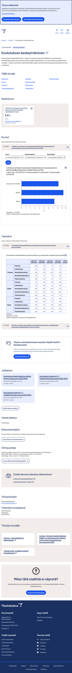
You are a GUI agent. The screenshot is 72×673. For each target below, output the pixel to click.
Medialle (39, 620)
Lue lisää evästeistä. (8, 13)
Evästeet (43, 669)
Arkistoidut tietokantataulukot (23, 479)
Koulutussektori (30, 154)
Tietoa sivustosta (31, 669)
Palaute (23, 666)
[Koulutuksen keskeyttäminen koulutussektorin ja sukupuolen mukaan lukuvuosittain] (67, 246)
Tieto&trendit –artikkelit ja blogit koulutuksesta (16, 552)
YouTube (41, 649)
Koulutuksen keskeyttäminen (13, 121)
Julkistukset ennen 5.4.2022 (22, 482)
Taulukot (4, 85)
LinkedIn (41, 646)
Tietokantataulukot (7, 88)
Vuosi (7, 154)
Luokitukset (5, 645)
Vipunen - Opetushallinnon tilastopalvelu (14, 539)
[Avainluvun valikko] (31, 108)
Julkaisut (28, 79)
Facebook (41, 643)
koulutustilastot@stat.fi (9, 503)
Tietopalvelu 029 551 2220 (9, 625)
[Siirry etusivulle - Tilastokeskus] (3, 31)
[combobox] (6, 157)
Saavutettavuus (58, 666)
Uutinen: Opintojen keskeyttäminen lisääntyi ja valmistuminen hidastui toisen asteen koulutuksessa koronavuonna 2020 (52, 539)
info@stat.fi (5, 628)
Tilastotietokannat (7, 642)
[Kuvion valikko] (65, 168)
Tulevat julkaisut (6, 655)
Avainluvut (4, 79)
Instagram (41, 652)
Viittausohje (29, 85)
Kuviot (3, 82)
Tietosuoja (45, 666)
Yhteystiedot (29, 88)
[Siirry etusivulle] (12, 605)
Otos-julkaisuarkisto (7, 652)
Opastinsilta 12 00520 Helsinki (6, 618)
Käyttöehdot (34, 666)
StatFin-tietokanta (7, 639)
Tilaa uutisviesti (43, 639)
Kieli (56, 33)
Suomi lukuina (5, 649)
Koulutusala (50, 154)
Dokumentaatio (30, 82)
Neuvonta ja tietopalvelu (45, 617)
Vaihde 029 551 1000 (7, 622)
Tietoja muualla (54, 79)
